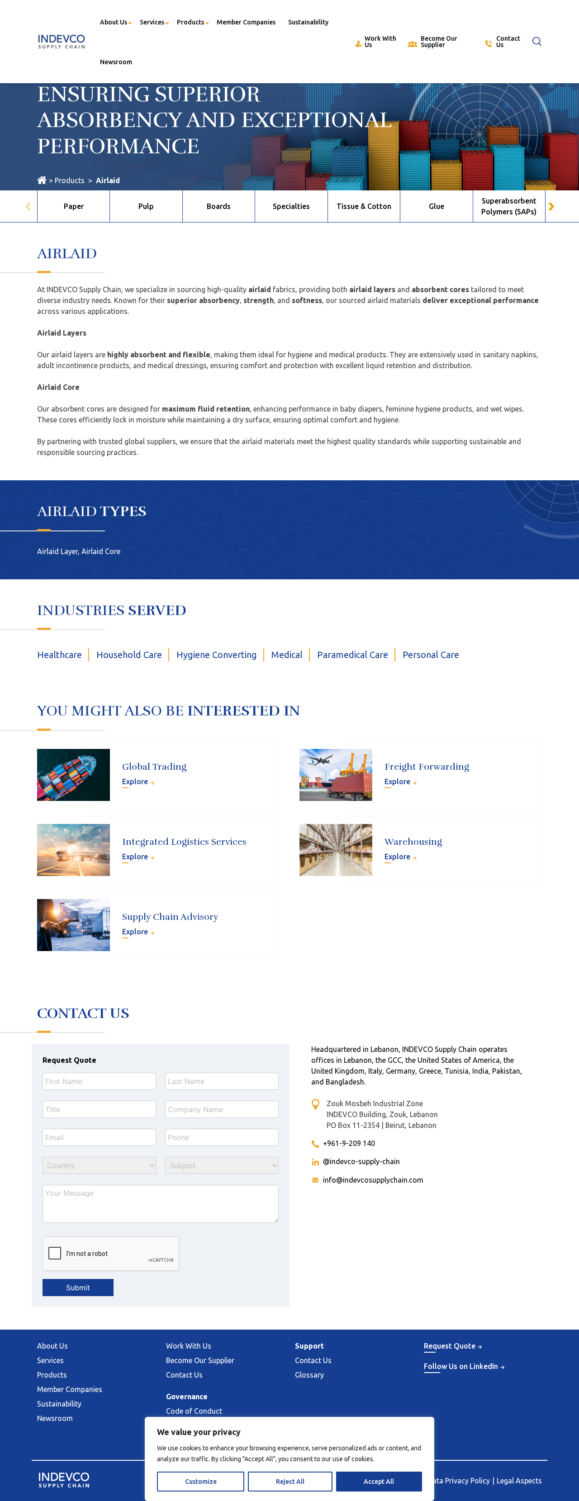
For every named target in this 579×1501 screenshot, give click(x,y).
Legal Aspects (519, 1481)
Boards (219, 206)
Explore (135, 781)
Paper (74, 206)
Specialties (291, 206)
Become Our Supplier (200, 1360)
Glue (436, 206)
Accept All (379, 1481)
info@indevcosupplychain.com (373, 1180)
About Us (113, 22)
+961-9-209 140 (349, 1143)
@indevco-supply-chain (361, 1161)
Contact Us (184, 1375)
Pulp (146, 206)
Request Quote (571, 1402)
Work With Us (188, 1346)
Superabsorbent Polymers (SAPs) (508, 206)
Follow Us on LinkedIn (461, 1366)
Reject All (290, 1481)
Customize (201, 1481)
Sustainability (308, 22)
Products (190, 22)
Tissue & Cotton (364, 206)
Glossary (309, 1375)
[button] (551, 206)
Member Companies (246, 22)
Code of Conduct (194, 1411)
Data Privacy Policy (458, 1481)
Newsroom (116, 62)
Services (152, 22)
